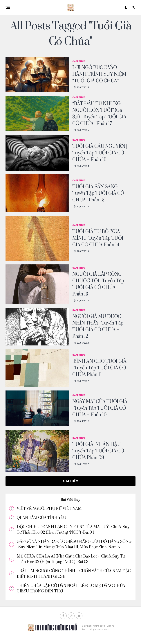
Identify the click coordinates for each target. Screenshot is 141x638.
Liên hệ (110, 626)
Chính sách (99, 626)
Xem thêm (70, 481)
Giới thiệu (86, 626)
